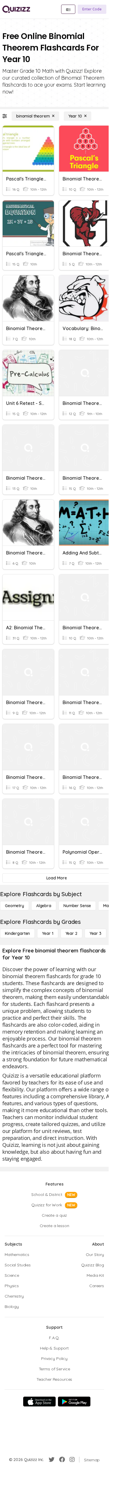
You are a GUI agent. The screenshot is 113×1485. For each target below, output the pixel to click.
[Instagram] (72, 1459)
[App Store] (39, 1401)
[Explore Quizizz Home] (16, 9)
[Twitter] (51, 1459)
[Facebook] (62, 1459)
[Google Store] (74, 1401)
